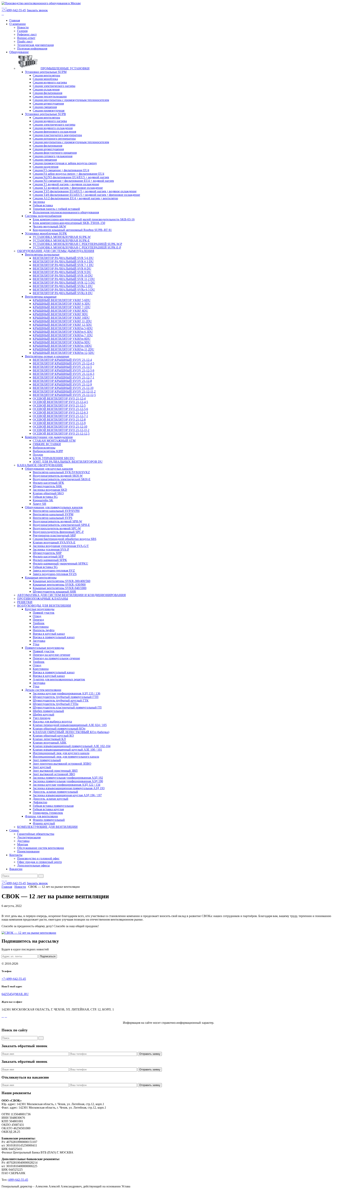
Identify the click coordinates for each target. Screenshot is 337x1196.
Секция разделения (45, 166)
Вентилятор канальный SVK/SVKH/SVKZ (61, 472)
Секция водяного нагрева (50, 82)
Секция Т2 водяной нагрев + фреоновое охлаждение (68, 187)
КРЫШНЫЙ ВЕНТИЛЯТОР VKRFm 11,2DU (63, 349)
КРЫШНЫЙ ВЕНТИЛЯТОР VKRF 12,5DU (62, 324)
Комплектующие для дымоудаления (49, 437)
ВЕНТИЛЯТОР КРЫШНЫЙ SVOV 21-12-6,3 (63, 374)
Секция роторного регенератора (54, 138)
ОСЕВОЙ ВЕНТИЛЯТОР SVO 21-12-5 (59, 405)
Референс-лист (27, 34)
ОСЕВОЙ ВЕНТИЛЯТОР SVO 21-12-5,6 (60, 409)
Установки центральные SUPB (45, 114)
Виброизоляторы (44, 447)
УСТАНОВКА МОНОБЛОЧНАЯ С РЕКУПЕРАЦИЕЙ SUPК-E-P (77, 247)
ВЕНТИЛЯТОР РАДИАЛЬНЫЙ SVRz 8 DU (63, 293)
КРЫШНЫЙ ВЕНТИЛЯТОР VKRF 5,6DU (61, 300)
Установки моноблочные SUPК (46, 233)
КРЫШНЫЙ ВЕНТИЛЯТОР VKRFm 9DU (61, 342)
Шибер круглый (43, 714)
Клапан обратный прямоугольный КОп (59, 728)
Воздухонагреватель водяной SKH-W (58, 475)
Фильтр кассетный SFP (48, 556)
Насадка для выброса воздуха (52, 721)
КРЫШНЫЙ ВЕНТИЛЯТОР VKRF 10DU (61, 317)
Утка (36, 644)
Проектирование (28, 851)
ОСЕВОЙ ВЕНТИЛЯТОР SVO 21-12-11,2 (61, 430)
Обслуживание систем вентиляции (40, 848)
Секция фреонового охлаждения (54, 131)
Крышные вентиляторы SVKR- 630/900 (59, 584)
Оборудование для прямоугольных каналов (54, 507)
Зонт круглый (42, 767)
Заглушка (39, 640)
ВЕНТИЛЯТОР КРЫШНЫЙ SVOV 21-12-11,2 (64, 391)
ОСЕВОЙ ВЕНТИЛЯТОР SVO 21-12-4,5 (60, 402)
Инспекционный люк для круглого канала (61, 753)
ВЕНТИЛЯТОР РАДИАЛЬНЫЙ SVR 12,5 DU (64, 282)
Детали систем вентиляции (43, 690)
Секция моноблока (45, 79)
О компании (17, 24)
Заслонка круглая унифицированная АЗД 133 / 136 (66, 693)
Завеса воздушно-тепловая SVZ (54, 570)
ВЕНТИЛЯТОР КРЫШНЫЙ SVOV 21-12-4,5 (63, 363)
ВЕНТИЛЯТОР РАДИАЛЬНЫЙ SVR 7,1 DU (63, 265)
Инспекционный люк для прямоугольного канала (66, 756)
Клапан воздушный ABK (50, 742)
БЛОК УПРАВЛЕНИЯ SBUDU (54, 458)
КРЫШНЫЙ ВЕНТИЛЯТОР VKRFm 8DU (61, 338)
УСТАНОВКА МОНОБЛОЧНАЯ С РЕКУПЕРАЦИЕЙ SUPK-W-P (77, 244)
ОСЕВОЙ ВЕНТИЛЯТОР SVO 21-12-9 (59, 423)
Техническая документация (35, 45)
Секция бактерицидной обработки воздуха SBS (64, 539)
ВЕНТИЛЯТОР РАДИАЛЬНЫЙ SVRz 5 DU (63, 286)
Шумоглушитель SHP (47, 553)
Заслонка (39, 201)
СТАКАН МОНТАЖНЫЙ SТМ (54, 440)
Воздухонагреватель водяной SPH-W (57, 521)
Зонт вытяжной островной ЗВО (54, 774)
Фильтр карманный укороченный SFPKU (60, 563)
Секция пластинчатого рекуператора (57, 135)
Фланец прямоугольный (49, 819)
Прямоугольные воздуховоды (44, 647)
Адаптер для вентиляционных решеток (59, 679)
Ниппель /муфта (43, 630)
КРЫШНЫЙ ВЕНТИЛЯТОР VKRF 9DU (60, 314)
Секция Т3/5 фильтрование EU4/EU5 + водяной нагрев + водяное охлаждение (85, 191)
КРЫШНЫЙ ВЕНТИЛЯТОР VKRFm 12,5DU (63, 352)
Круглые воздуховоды (39, 609)
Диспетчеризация (29, 837)
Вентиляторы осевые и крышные (47, 356)
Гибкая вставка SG (45, 496)
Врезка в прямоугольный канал (53, 637)
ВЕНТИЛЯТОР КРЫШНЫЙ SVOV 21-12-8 (62, 381)
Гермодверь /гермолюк (48, 812)
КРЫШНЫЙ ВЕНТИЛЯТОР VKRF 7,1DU (61, 307)
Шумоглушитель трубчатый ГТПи (55, 704)
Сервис (14, 830)
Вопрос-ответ (26, 38)
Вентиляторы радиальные (42, 254)
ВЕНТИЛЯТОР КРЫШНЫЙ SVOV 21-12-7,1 (63, 377)
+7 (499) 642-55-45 (14, 10)
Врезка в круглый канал (49, 633)
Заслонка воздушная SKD (50, 489)
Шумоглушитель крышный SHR (54, 591)
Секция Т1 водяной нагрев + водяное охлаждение (66, 184)
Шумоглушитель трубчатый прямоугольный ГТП (65, 697)
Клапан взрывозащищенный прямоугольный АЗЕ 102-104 (71, 746)
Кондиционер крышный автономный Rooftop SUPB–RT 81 (72, 230)
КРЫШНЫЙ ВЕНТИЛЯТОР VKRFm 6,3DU (63, 331)
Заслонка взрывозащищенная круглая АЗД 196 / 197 (67, 795)
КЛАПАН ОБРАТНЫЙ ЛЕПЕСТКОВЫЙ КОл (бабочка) (71, 732)
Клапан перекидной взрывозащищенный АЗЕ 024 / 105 (70, 725)
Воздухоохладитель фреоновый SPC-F (58, 532)
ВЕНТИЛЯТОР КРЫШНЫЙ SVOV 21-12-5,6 (63, 370)
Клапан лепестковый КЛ (49, 739)
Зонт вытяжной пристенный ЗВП (55, 770)
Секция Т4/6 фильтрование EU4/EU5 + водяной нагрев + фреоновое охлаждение (86, 194)
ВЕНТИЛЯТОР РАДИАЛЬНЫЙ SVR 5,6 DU (63, 258)
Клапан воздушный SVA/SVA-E (54, 542)
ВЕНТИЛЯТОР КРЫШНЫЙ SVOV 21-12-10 (63, 388)
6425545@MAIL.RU (15, 994)
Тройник (38, 623)
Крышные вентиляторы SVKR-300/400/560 (61, 581)
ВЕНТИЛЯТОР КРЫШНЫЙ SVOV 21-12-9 (62, 384)
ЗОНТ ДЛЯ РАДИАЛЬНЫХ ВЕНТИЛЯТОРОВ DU (68, 461)
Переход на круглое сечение (51, 654)
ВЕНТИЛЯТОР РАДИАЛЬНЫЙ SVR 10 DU (63, 275)
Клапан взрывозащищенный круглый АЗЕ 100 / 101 (67, 749)
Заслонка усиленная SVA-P (51, 549)
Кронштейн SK (43, 500)
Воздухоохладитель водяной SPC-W (57, 528)
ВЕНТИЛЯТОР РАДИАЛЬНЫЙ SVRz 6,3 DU (64, 289)
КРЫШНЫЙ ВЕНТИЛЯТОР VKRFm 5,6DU (63, 328)
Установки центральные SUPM (46, 72)
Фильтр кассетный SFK (48, 482)
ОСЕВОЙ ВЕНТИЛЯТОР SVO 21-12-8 (59, 419)
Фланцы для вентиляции (41, 816)
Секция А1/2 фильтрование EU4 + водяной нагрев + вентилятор (75, 198)
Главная (14, 20)
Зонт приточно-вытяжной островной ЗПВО (62, 763)
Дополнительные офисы (33, 865)
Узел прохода (41, 718)
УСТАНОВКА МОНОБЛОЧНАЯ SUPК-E (61, 240)
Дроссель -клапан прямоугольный (55, 791)
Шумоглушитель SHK (47, 486)
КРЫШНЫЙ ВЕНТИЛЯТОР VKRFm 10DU (62, 345)
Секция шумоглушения (48, 103)
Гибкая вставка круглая (48, 809)
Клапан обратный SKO (48, 493)
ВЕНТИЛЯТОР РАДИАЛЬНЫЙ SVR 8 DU (62, 268)
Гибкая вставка (43, 205)
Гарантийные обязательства (35, 834)
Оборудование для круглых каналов (49, 468)
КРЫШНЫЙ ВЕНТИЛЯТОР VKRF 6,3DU (61, 303)
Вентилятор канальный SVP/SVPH (56, 510)
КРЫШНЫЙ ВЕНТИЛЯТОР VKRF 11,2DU (62, 321)
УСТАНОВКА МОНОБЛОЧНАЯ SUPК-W (62, 237)
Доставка (23, 841)
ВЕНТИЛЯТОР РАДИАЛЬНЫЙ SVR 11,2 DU (64, 279)
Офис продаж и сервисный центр (39, 862)
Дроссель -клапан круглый (50, 798)
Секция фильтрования (47, 93)
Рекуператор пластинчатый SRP (54, 535)
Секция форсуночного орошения (55, 152)
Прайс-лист (25, 41)
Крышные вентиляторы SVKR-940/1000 (59, 588)
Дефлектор (40, 802)
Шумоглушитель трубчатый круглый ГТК (61, 700)
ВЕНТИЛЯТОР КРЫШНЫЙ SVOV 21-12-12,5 (64, 395)
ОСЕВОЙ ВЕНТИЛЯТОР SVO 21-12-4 (59, 398)
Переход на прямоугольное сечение (56, 658)
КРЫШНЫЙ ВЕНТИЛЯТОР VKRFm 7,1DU (63, 335)
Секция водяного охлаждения (53, 128)
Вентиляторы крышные (41, 296)
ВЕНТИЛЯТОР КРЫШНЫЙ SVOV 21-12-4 (62, 359)
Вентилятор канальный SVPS (52, 517)
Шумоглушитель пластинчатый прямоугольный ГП (67, 707)
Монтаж (22, 844)
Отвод (37, 616)
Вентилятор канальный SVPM (53, 514)
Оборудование (19, 52)
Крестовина (41, 626)
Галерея (22, 31)
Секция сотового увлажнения (52, 156)
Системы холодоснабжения (43, 216)
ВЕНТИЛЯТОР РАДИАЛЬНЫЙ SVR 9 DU (62, 272)
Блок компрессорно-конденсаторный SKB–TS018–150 (69, 223)
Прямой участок (43, 612)
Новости (23, 27)
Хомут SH (39, 503)
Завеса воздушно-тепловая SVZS (55, 574)
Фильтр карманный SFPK (50, 560)
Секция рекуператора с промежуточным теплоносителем (71, 100)
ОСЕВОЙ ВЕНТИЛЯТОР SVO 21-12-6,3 (60, 412)
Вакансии (15, 869)
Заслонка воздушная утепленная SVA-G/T (61, 546)
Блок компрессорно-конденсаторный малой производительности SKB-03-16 (84, 219)
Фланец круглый (44, 823)
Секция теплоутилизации (50, 96)
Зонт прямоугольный (47, 760)
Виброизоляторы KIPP (48, 451)
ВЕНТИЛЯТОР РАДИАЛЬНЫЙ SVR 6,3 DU (63, 261)
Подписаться (47, 956)
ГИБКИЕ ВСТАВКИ (47, 444)
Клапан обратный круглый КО (53, 735)
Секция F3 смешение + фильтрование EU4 (61, 170)
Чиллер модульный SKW (49, 226)
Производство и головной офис (38, 858)
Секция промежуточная (48, 110)
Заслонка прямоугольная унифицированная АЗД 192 (68, 777)
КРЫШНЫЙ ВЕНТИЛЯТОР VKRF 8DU (60, 310)
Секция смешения (45, 107)
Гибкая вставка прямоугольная (53, 805)
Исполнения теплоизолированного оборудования (66, 212)
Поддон (38, 454)
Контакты (15, 855)
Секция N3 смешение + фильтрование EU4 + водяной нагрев (73, 180)
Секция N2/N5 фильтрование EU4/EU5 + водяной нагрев (71, 177)
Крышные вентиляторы (41, 577)
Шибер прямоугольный (48, 711)
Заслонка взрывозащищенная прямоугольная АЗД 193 (69, 788)
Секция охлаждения (46, 89)
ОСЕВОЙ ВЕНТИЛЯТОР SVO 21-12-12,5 (61, 433)
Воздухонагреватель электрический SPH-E (61, 525)
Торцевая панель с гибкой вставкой (56, 208)
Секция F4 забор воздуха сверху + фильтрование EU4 (68, 173)
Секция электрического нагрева (54, 86)
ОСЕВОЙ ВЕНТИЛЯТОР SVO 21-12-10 (60, 426)
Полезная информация (32, 48)
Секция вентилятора (46, 75)
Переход (38, 619)
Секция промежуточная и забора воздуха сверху (65, 163)
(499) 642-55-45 (18, 1179)
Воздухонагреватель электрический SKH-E (61, 479)
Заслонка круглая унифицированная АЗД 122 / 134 (66, 784)
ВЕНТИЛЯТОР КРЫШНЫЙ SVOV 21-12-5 (62, 366)
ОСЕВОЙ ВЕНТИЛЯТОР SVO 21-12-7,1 (60, 416)
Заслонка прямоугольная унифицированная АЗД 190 (68, 781)
